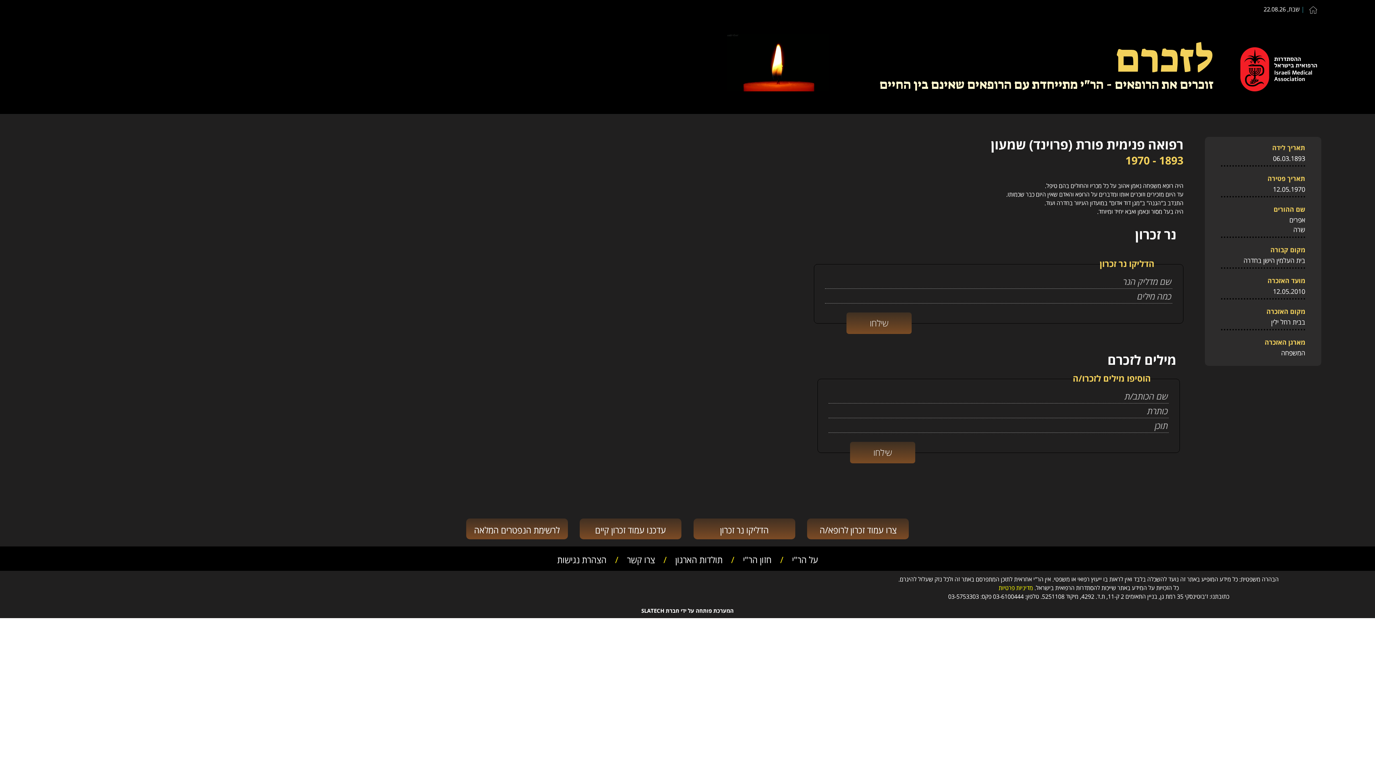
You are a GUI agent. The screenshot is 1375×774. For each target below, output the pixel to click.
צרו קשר (641, 559)
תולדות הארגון (699, 559)
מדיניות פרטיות (1016, 587)
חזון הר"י (757, 559)
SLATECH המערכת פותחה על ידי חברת (687, 610)
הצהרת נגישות (582, 559)
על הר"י (805, 559)
